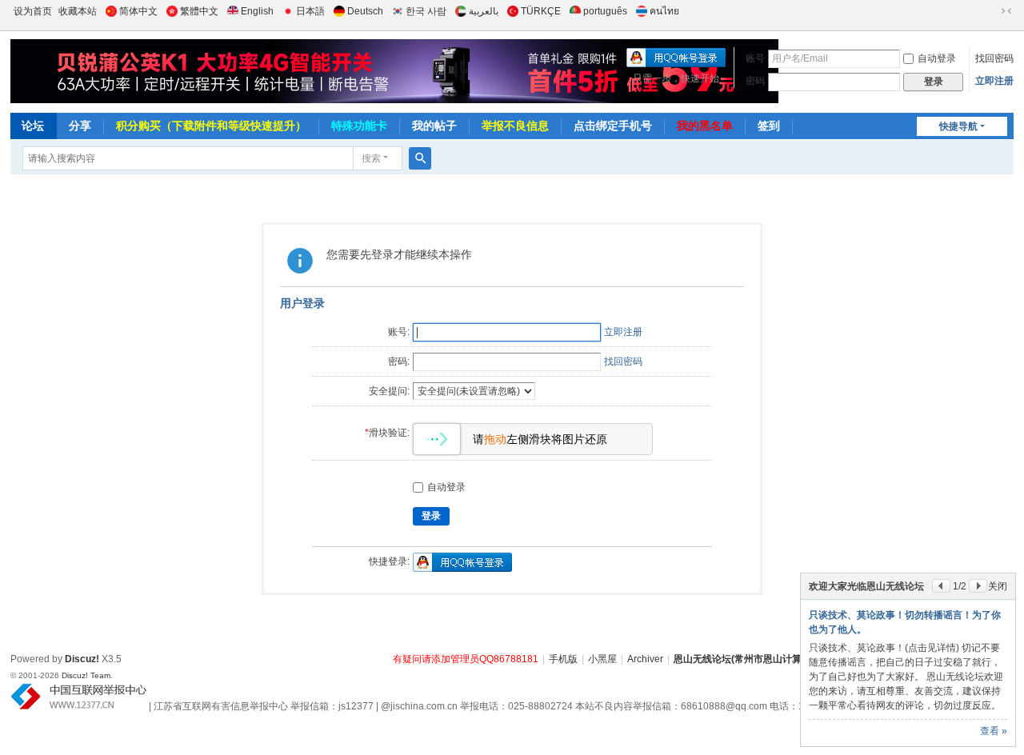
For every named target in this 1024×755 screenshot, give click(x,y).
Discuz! (82, 659)
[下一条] (978, 586)
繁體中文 (199, 11)
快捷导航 (958, 126)
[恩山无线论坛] (286, 71)
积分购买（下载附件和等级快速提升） (211, 125)
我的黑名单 (705, 125)
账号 (755, 58)
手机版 (563, 659)
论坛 (33, 125)
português (605, 11)
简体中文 (138, 11)
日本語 (310, 11)
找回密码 (994, 58)
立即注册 (994, 80)
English (257, 11)
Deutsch (365, 11)
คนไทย (664, 11)
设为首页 (33, 11)
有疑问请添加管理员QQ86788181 (465, 659)
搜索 (371, 158)
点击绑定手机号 (613, 125)
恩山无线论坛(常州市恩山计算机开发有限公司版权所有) (792, 659)
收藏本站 (77, 11)
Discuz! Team (86, 675)
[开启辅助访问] (991, 11)
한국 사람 (426, 11)
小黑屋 (602, 659)
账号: (399, 332)
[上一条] (941, 586)
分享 (80, 125)
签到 (769, 125)
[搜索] (420, 158)
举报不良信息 (515, 125)
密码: (399, 361)
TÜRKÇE (541, 11)
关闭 (997, 586)
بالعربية (483, 11)
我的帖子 (434, 125)
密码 (755, 80)
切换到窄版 (1006, 11)
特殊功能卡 (359, 125)
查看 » (993, 731)
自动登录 (937, 58)
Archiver (645, 659)
